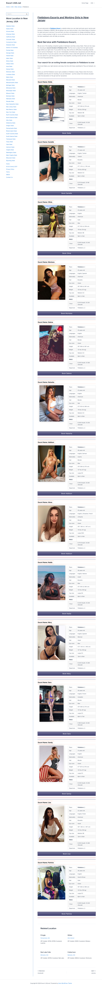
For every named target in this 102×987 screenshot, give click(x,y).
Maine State (9, 77)
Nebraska (70, 955)
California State (10, 37)
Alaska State (9, 28)
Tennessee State (10, 139)
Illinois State (9, 61)
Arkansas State (10, 34)
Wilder (70, 935)
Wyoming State (10, 160)
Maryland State (10, 80)
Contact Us (9, 177)
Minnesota (43, 955)
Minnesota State (10, 88)
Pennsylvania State (11, 128)
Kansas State (10, 69)
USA (92, 3)
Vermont (72, 938)
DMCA (8, 174)
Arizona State (10, 31)
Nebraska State (10, 98)
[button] (94, 3)
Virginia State (10, 150)
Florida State (9, 50)
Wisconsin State (10, 158)
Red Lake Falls (46, 952)
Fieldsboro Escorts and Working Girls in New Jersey (63, 19)
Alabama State (10, 26)
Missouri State (10, 93)
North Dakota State (11, 117)
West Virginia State (11, 155)
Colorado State (10, 39)
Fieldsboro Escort (55, 28)
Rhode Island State (11, 131)
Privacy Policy (10, 169)
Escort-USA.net (13, 3)
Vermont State (10, 147)
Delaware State (10, 45)
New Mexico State (11, 109)
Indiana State (10, 63)
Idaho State (9, 58)
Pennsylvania (44, 938)
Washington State (11, 152)
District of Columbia (12, 47)
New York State (10, 112)
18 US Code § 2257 (11, 166)
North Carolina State (12, 115)
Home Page (85, 3)
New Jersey (18, 7)
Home (8, 7)
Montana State (10, 96)
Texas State (9, 141)
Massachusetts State (12, 82)
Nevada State (10, 101)
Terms (8, 172)
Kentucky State (10, 71)
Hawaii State (9, 55)
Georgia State (10, 53)
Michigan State (10, 85)
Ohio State (9, 120)
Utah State (9, 144)
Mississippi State (11, 90)
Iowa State (9, 66)
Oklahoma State (10, 123)
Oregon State (10, 125)
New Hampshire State (12, 104)
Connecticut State (11, 42)
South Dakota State (11, 136)
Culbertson (72, 952)
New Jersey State (11, 106)
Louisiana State (10, 74)
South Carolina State (12, 133)
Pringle (43, 935)
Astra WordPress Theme (65, 983)
